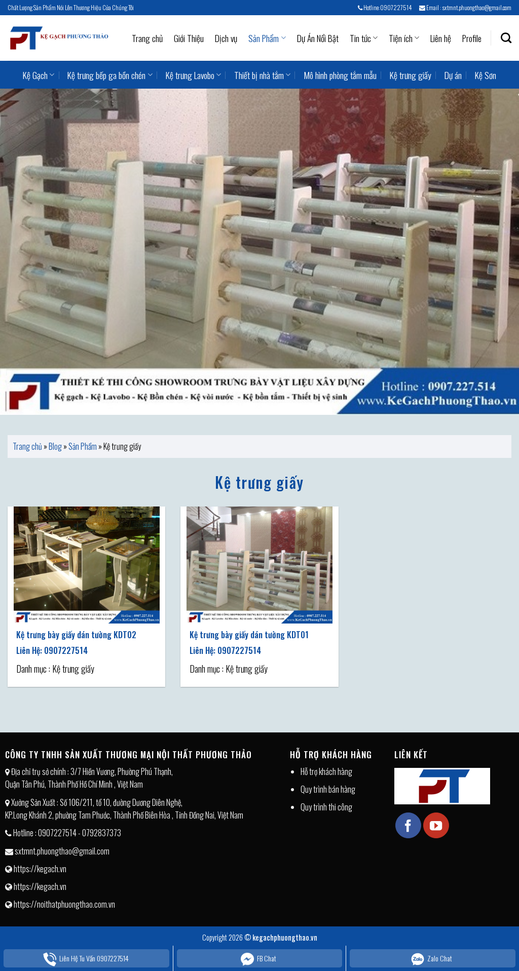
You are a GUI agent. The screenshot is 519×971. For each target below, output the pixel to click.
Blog (55, 446)
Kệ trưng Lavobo (190, 75)
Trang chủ (147, 38)
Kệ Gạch (35, 75)
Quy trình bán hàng (328, 789)
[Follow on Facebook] (408, 825)
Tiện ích (401, 38)
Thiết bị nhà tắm (259, 75)
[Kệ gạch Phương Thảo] (58, 38)
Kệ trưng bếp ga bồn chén (106, 75)
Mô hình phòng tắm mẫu (340, 75)
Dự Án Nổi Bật (318, 38)
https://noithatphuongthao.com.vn (64, 904)
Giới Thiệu (189, 38)
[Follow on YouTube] (436, 825)
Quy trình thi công (326, 807)
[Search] (506, 37)
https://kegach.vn (40, 869)
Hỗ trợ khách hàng (326, 771)
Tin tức (360, 38)
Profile (471, 38)
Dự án (453, 75)
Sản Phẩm (263, 38)
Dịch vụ (226, 38)
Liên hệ (440, 38)
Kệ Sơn (485, 75)
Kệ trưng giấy (410, 75)
